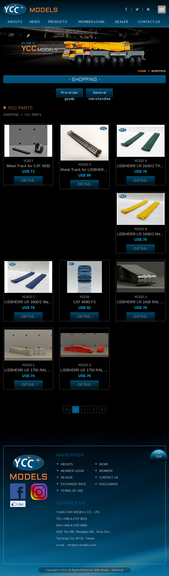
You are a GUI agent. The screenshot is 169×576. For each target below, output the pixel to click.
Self (30, 10)
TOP (158, 455)
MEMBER (105, 471)
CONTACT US (149, 22)
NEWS (35, 22)
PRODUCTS (57, 22)
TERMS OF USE (72, 490)
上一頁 (69, 409)
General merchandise (99, 94)
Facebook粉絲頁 (18, 495)
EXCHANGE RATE (73, 484)
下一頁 (105, 409)
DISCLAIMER (108, 484)
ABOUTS (14, 22)
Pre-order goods (69, 94)
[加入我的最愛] (148, 9)
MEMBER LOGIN (91, 22)
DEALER (121, 22)
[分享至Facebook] (126, 9)
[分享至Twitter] (137, 9)
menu (162, 9)
